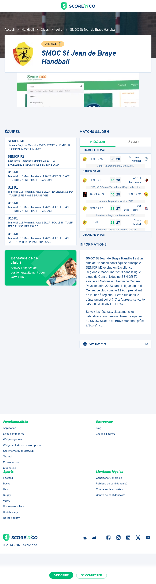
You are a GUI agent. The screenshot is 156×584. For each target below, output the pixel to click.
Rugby (7, 494)
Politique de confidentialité (111, 483)
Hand (6, 489)
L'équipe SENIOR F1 (123, 276)
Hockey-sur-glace (13, 506)
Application (9, 427)
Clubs (45, 29)
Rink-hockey (10, 512)
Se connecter (91, 575)
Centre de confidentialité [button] (110, 494)
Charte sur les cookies (109, 489)
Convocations (11, 462)
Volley (6, 500)
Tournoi (7, 456)
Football (8, 477)
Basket (7, 483)
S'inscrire (61, 575)
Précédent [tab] (97, 141)
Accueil (10, 29)
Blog (98, 427)
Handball (27, 29)
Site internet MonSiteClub (18, 450)
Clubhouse (9, 467)
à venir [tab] (133, 141)
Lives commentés (13, 433)
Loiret (59, 29)
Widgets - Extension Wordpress (22, 445)
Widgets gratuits (12, 439)
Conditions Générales (109, 477)
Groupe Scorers (105, 433)
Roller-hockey (11, 517)
